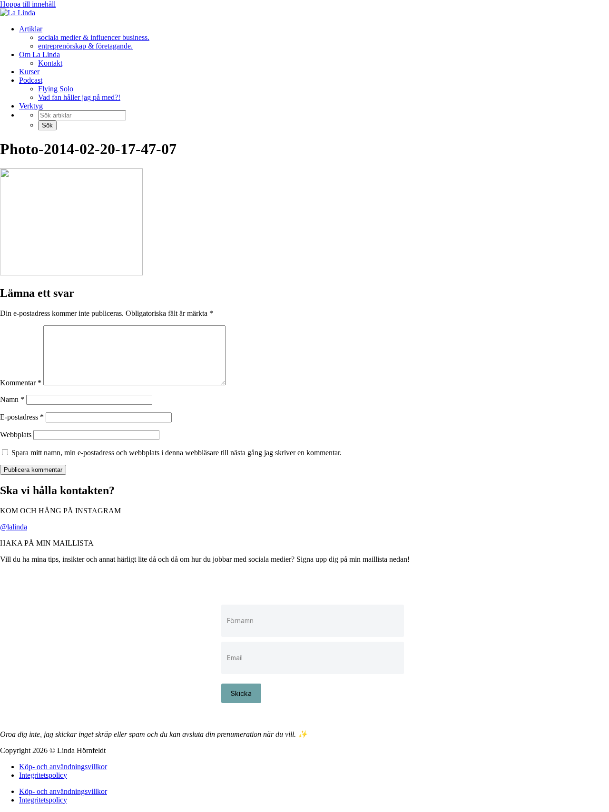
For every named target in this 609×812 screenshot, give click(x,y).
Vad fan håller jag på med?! (79, 97)
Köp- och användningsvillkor (63, 767)
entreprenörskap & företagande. (85, 46)
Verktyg (31, 106)
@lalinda (13, 527)
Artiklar (30, 29)
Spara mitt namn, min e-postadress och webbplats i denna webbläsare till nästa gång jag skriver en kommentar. (176, 453)
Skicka (241, 693)
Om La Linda (39, 54)
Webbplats (15, 434)
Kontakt (50, 63)
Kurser (29, 72)
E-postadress (22, 417)
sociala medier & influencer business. (93, 37)
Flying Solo (55, 89)
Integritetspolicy (43, 775)
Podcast (30, 80)
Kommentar (20, 383)
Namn (12, 399)
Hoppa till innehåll (28, 4)
